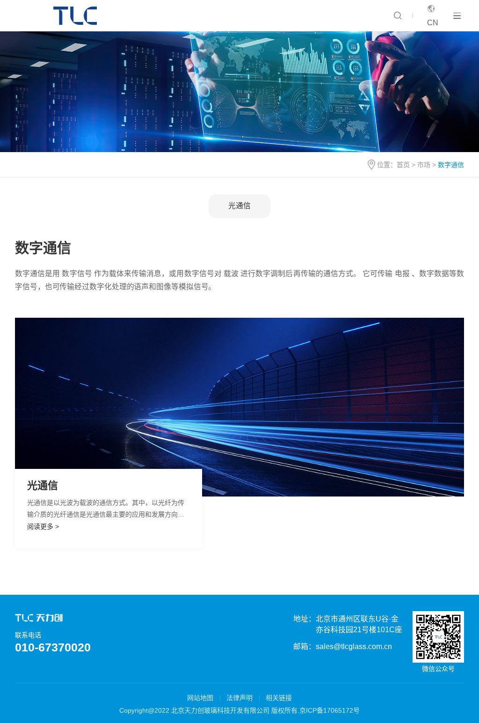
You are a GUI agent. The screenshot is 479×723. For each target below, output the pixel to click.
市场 (423, 164)
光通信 (239, 206)
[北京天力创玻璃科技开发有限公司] (77, 16)
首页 (403, 164)
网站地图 (200, 697)
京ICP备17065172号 (329, 710)
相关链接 (279, 697)
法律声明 (239, 697)
